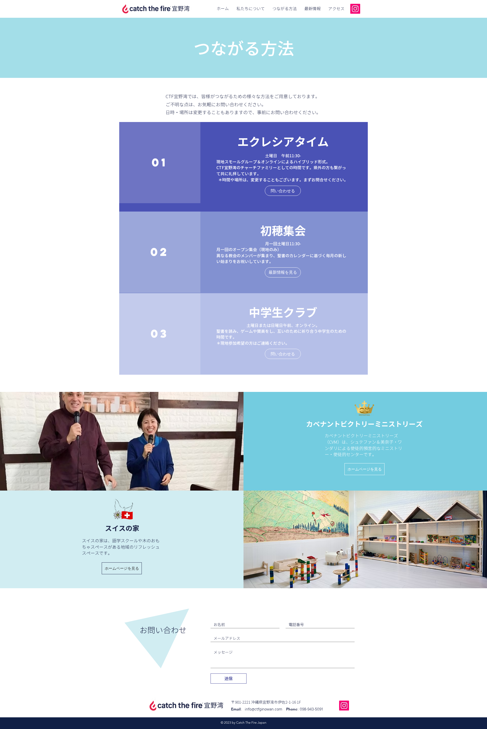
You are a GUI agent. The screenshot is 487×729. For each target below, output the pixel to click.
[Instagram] (355, 9)
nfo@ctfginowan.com (266, 709)
